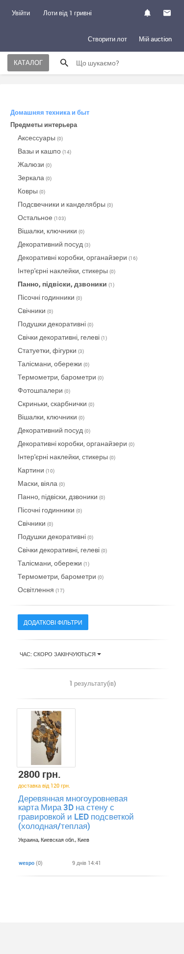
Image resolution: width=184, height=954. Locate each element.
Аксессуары (40, 137)
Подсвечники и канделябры (65, 204)
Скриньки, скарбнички (56, 403)
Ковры (31, 190)
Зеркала (35, 177)
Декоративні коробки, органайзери (77, 257)
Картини (36, 470)
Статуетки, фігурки (51, 350)
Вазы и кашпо (44, 151)
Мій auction (155, 38)
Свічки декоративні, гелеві (62, 337)
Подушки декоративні (55, 323)
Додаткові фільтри (53, 622)
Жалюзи (35, 164)
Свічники (35, 310)
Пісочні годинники (50, 297)
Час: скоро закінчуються (58, 654)
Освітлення (41, 589)
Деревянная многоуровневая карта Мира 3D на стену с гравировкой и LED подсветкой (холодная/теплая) (76, 812)
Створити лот (107, 38)
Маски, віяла (41, 483)
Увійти (21, 12)
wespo (26, 862)
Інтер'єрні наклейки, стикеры (66, 270)
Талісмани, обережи (53, 363)
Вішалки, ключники (51, 230)
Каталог (28, 62)
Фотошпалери (44, 390)
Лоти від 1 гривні (67, 12)
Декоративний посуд (54, 244)
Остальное (42, 217)
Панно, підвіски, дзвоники (66, 283)
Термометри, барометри (61, 377)
